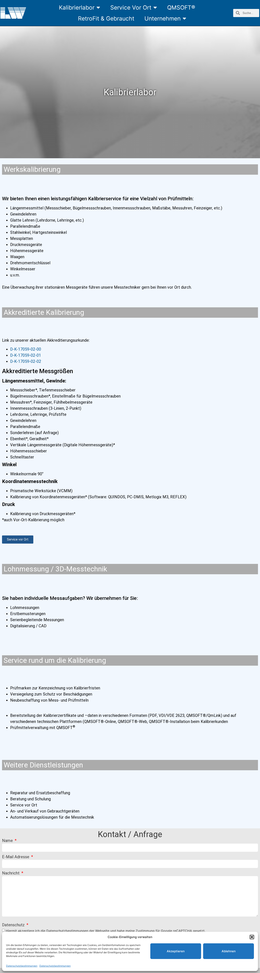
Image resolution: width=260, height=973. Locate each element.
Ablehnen (229, 951)
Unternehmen (162, 18)
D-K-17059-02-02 (25, 361)
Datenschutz (14, 925)
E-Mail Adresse (16, 857)
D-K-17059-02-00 (25, 349)
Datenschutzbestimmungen (21, 965)
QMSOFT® (181, 7)
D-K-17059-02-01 (25, 355)
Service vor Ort (130, 7)
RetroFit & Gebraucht (106, 18)
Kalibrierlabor (76, 7)
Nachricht (11, 873)
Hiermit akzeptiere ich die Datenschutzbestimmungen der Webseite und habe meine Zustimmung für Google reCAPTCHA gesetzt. (105, 931)
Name (8, 841)
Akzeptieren (176, 951)
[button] (252, 937)
